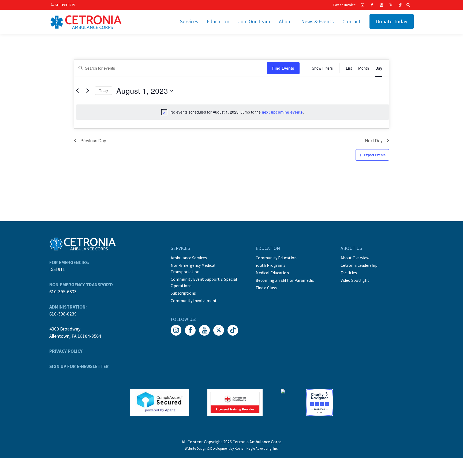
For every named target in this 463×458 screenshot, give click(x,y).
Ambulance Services (189, 257)
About (285, 21)
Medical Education (272, 272)
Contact (351, 21)
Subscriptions (183, 293)
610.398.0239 (65, 4)
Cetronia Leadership (359, 265)
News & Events (317, 21)
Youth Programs (270, 265)
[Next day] (87, 91)
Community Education (276, 257)
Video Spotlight (355, 280)
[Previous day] (77, 91)
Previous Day (93, 140)
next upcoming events (282, 112)
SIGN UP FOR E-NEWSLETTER (79, 366)
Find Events (283, 68)
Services (189, 21)
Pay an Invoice (344, 4)
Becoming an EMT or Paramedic (285, 280)
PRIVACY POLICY (66, 351)
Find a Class (266, 287)
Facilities (349, 272)
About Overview (355, 257)
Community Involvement (194, 300)
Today (103, 90)
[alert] (232, 111)
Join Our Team (254, 21)
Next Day (374, 140)
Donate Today (391, 21)
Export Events (375, 154)
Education (218, 21)
